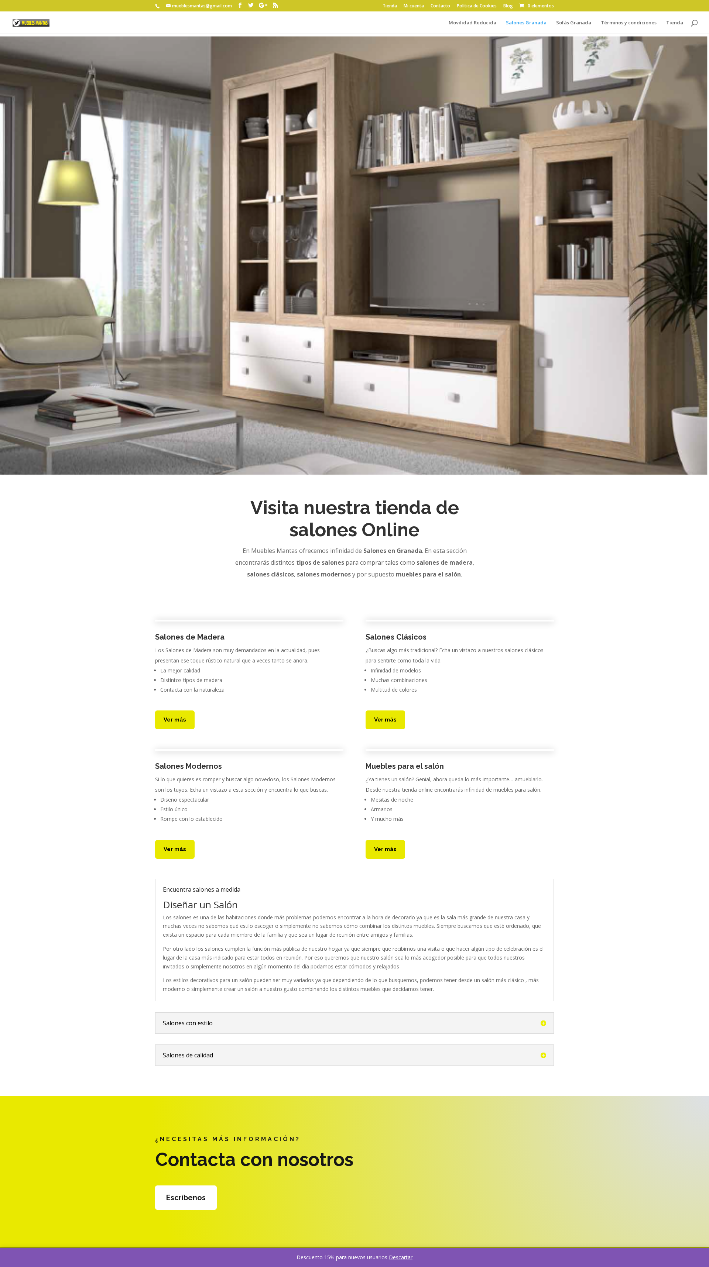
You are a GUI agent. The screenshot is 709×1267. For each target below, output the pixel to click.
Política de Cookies (477, 6)
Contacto (440, 6)
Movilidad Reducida (472, 23)
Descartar (400, 1257)
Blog (508, 6)
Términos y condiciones (629, 23)
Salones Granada (526, 23)
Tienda (390, 6)
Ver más (175, 719)
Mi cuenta (414, 6)
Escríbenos (186, 1197)
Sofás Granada (573, 23)
